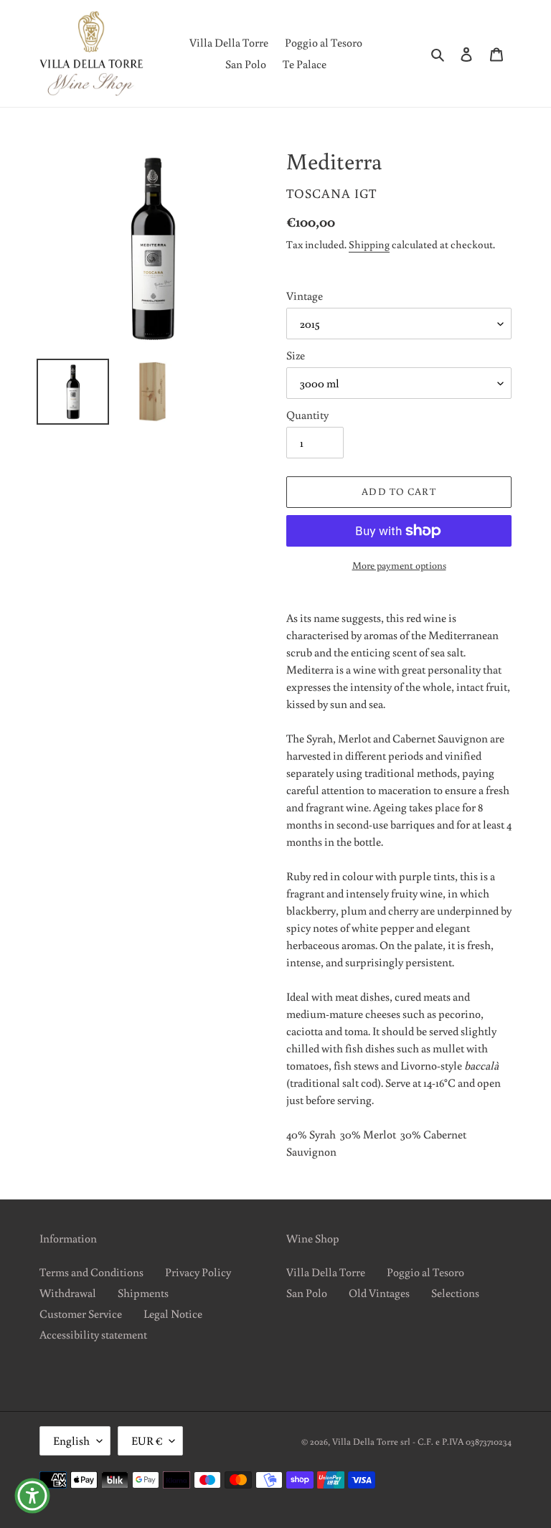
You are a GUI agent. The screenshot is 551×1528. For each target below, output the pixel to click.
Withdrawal (67, 1293)
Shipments (143, 1293)
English (71, 1440)
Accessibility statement (93, 1334)
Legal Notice (172, 1313)
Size (295, 355)
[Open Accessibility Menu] (32, 1496)
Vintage (304, 295)
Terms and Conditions (91, 1272)
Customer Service (80, 1313)
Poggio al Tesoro (425, 1272)
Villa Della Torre (325, 1272)
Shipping (369, 244)
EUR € (146, 1440)
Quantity (307, 414)
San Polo (306, 1293)
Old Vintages (379, 1293)
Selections (455, 1293)
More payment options (399, 565)
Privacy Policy (198, 1272)
